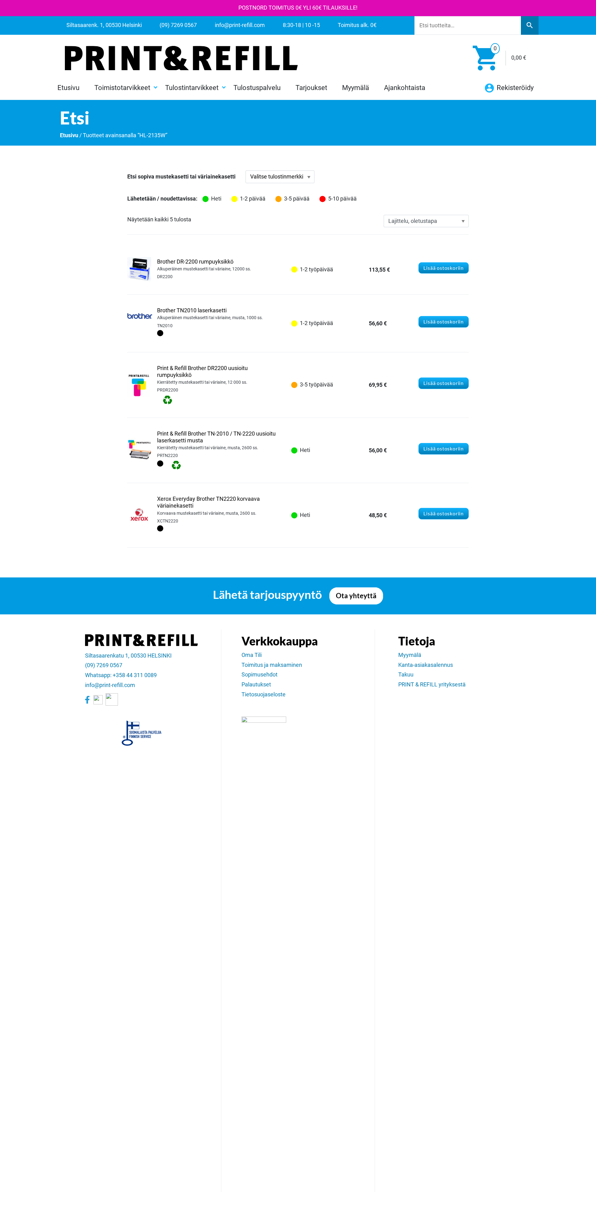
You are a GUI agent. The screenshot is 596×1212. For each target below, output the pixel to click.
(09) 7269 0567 (103, 665)
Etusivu (68, 88)
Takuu (405, 675)
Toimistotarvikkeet (122, 88)
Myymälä (355, 88)
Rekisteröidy (514, 88)
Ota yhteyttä (356, 596)
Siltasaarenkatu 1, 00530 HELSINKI (128, 656)
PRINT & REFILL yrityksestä (432, 684)
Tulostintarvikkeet (192, 88)
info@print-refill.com (110, 685)
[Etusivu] (181, 58)
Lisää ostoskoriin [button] (443, 268)
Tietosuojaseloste (264, 694)
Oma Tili (252, 655)
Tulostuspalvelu (257, 88)
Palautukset (256, 684)
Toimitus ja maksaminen (272, 665)
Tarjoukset (311, 88)
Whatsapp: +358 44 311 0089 (121, 675)
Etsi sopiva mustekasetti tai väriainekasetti (181, 177)
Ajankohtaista (404, 88)
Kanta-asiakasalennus (425, 665)
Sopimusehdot (260, 675)
